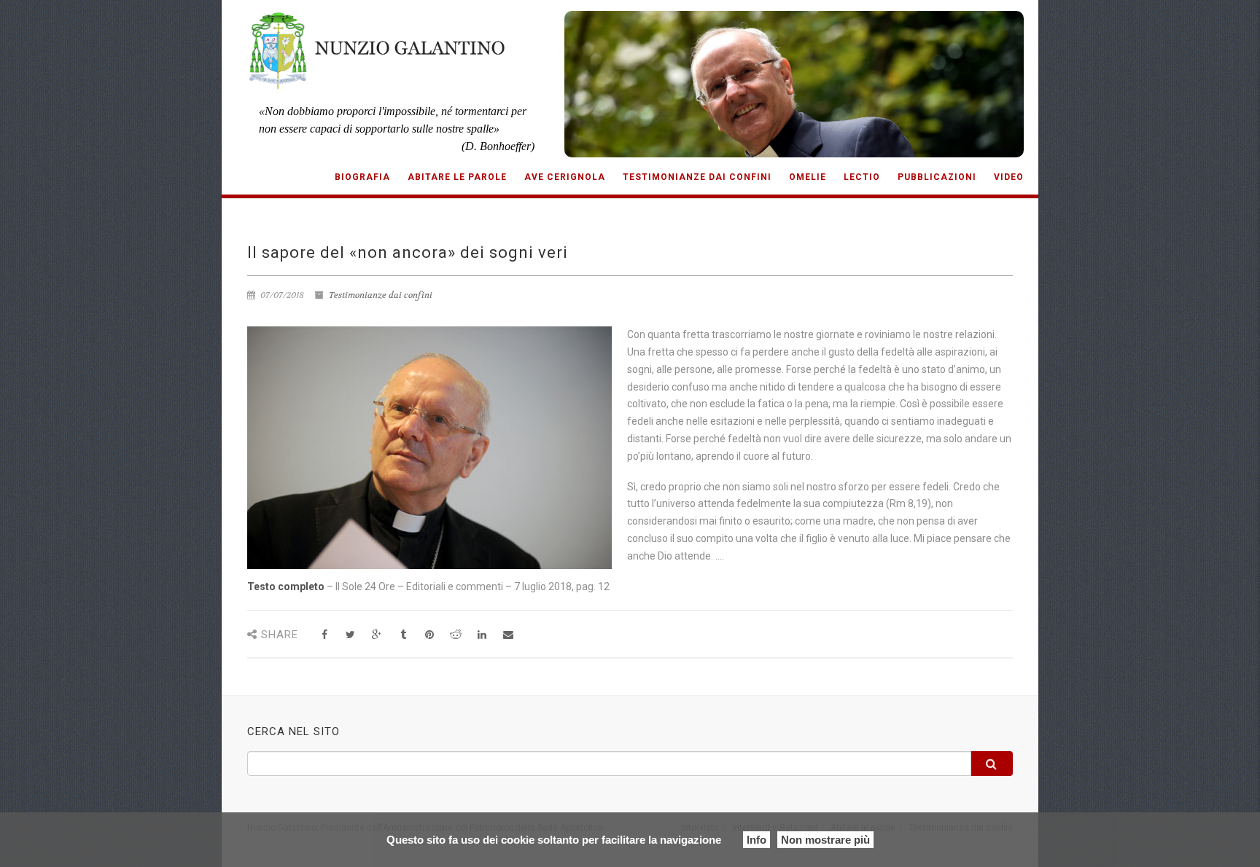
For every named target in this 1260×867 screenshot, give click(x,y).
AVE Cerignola (564, 177)
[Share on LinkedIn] (481, 635)
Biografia (362, 177)
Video (1009, 177)
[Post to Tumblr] (403, 635)
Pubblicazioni (937, 177)
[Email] (508, 635)
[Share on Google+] (377, 635)
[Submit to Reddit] (455, 635)
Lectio (862, 177)
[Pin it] (429, 635)
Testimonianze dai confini (697, 177)
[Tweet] (350, 635)
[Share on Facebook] (324, 635)
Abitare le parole (457, 177)
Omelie (807, 177)
